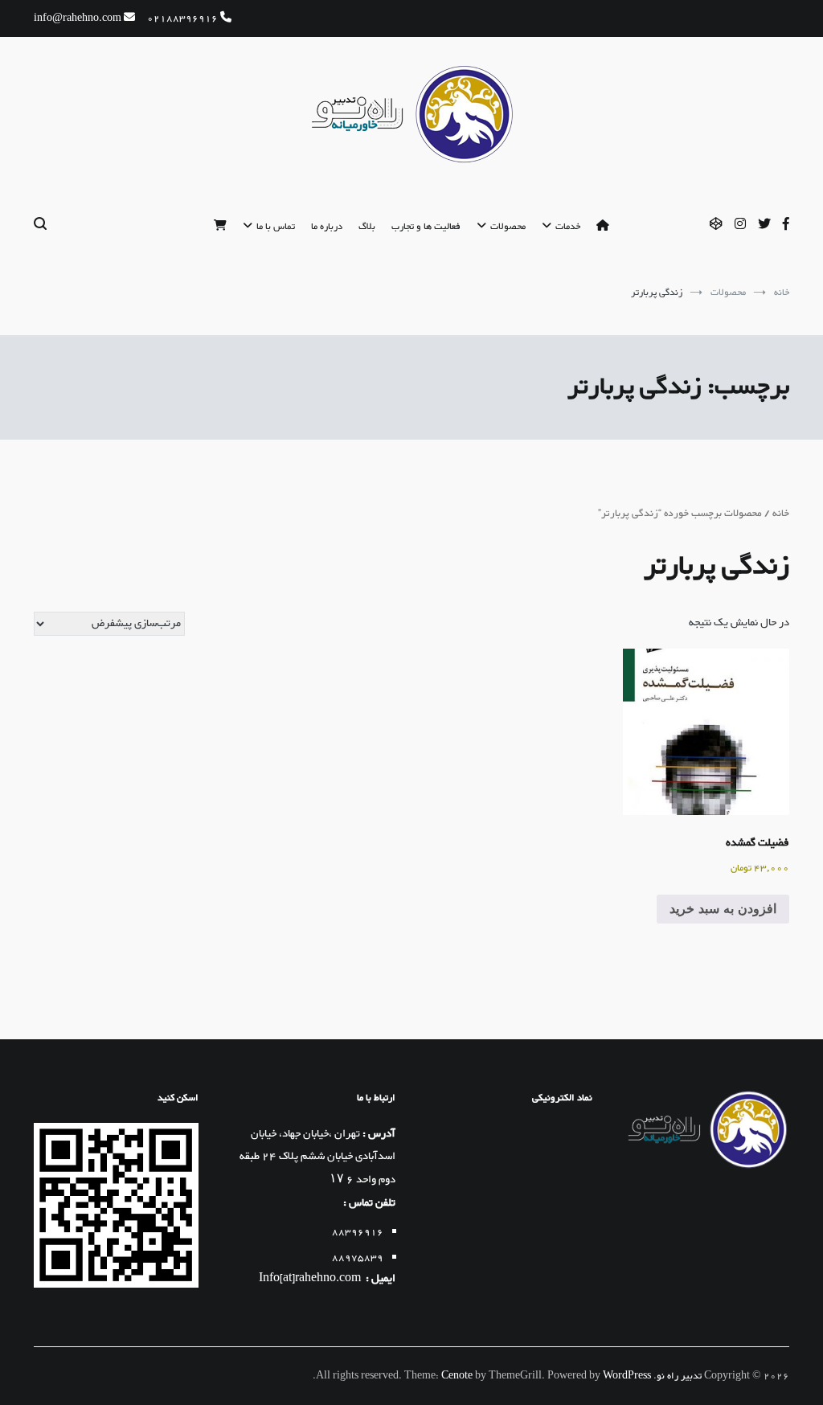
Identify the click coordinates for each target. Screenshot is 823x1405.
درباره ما (326, 227)
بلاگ (366, 227)
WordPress (627, 1376)
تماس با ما (275, 227)
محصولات (508, 227)
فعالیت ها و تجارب (426, 227)
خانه (780, 513)
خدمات (567, 227)
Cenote (457, 1376)
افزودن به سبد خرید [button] (722, 908)
